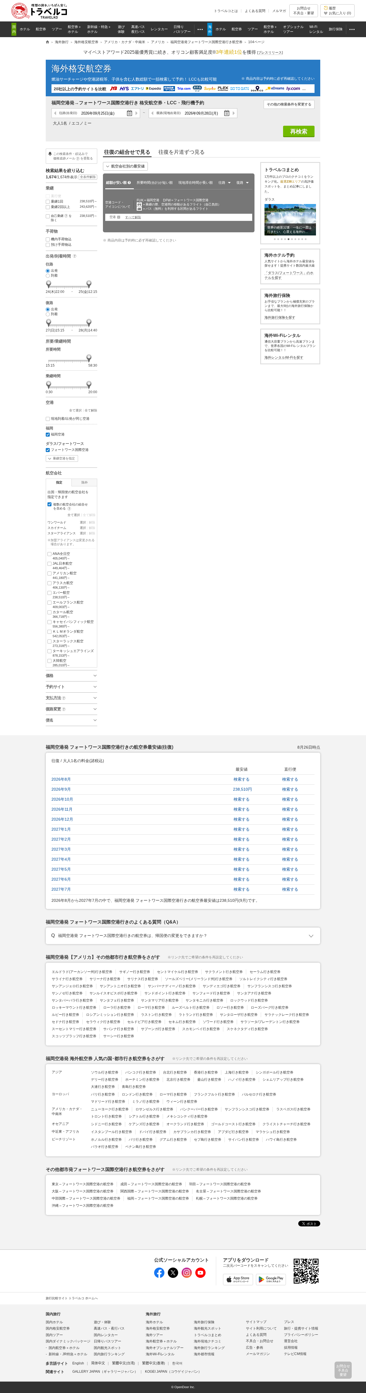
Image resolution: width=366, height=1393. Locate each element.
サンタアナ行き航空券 (254, 993)
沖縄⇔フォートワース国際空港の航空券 (83, 1206)
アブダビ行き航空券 (233, 1132)
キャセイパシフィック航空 (73, 624)
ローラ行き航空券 (117, 1008)
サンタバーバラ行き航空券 (72, 1000)
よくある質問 (255, 11)
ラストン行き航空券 (156, 1015)
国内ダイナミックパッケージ (68, 1341)
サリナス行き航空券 (142, 979)
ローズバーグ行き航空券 (270, 1008)
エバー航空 (61, 595)
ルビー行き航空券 (65, 1015)
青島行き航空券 (134, 1087)
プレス (289, 1322)
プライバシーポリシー (301, 1335)
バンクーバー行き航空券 (199, 1109)
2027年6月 (61, 879)
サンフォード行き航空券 (211, 993)
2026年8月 (61, 779)
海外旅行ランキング (209, 1348)
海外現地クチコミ (207, 1341)
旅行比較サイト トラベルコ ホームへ (72, 1298)
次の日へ (136, 113)
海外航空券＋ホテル (161, 1341)
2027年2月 (61, 839)
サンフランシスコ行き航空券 (269, 986)
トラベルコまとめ (207, 1335)
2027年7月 (61, 889)
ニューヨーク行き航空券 (110, 1109)
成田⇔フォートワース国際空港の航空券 (151, 1184)
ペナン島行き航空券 (140, 1147)
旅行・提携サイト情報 (301, 1328)
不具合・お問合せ (259, 1341)
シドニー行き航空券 (106, 1124)
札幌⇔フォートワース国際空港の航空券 (227, 1198)
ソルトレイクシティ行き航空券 (263, 979)
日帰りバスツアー (107, 1341)
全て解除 (91, 410)
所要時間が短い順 (155, 183)
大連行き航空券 (103, 1087)
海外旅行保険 (204, 1322)
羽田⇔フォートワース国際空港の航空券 (220, 1184)
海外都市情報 (204, 1354)
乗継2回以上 (74, 207)
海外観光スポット (207, 1328)
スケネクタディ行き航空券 (247, 1029)
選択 (83, 522)
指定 (59, 482)
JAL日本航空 (62, 565)
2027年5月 (61, 869)
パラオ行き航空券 (104, 1147)
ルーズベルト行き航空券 (191, 1008)
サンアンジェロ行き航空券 (72, 986)
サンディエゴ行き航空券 (221, 986)
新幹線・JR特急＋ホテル (68, 1354)
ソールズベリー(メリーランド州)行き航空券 (198, 979)
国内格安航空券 (58, 1328)
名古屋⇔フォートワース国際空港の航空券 (228, 1191)
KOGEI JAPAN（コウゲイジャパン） (173, 1372)
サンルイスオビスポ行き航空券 (113, 993)
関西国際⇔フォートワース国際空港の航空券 (154, 1191)
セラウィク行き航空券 (103, 1022)
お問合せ (303, 10)
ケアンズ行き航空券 (144, 1124)
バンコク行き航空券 (140, 1072)
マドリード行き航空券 (108, 1102)
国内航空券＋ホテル (64, 1348)
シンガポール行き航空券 (274, 1072)
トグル (183, 935)
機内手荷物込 (61, 239)
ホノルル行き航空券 (106, 1140)
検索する (242, 779)
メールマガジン (258, 1354)
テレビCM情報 (295, 1354)
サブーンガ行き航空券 (158, 1029)
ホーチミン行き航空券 (142, 1080)
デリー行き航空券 (104, 1080)
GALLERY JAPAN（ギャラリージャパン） (105, 1372)
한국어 (177, 1363)
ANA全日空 (61, 556)
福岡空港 (58, 434)
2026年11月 (62, 809)
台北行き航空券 (175, 1072)
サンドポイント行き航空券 (165, 993)
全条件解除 (88, 177)
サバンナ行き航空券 (118, 1029)
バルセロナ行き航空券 (259, 1094)
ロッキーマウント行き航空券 (74, 1008)
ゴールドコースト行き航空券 (233, 1124)
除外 (84, 482)
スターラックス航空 (68, 643)
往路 (68, 113)
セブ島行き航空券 (207, 1140)
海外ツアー (154, 1335)
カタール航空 (63, 614)
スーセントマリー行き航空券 (74, 1029)
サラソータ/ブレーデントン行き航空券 (270, 1022)
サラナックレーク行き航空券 (286, 1015)
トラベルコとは (226, 11)
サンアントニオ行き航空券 (120, 986)
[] (270, 53)
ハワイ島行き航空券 (281, 1140)
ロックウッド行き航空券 (249, 1000)
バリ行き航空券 (141, 1140)
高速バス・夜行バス (109, 1328)
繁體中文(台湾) (123, 1363)
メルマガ (279, 11)
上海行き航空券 (237, 1072)
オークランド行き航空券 (185, 1124)
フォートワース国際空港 (70, 450)
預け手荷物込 (61, 245)
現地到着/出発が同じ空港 (70, 419)
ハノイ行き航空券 (242, 1080)
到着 (54, 275)
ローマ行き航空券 (151, 1008)
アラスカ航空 (63, 585)
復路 (168, 113)
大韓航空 (61, 663)
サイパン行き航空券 (243, 1140)
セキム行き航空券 (182, 1022)
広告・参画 (254, 1348)
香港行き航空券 (206, 1072)
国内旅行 (53, 1314)
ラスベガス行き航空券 (293, 1109)
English (78, 1363)
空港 (113, 217)
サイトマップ (256, 1322)
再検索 (298, 131)
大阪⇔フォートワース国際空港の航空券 (83, 1191)
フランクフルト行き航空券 (214, 1094)
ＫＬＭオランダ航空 (68, 633)
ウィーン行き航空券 (181, 1102)
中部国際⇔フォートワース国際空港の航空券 (86, 1198)
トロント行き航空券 (106, 1116)
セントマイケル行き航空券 (177, 972)
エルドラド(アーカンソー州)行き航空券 (82, 972)
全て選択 (75, 410)
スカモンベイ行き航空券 (201, 1029)
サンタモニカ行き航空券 (204, 1000)
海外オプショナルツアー (165, 1348)
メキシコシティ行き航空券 (187, 1116)
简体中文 (98, 1363)
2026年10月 (62, 799)
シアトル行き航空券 (144, 1116)
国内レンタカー (106, 1335)
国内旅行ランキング (109, 1354)
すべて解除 (133, 217)
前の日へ (55, 113)
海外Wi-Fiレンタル (160, 1354)
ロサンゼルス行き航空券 (154, 1109)
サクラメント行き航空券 (224, 972)
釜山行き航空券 (209, 1080)
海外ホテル (154, 1322)
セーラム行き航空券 (265, 972)
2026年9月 (61, 789)
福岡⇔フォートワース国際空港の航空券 (158, 1198)
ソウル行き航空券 (104, 1072)
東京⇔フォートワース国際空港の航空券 (83, 1184)
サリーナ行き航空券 (104, 979)
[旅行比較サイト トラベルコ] (47, 42)
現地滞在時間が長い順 (195, 183)
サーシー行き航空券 (118, 1036)
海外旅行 (153, 1314)
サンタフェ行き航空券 (117, 1000)
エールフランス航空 (68, 604)
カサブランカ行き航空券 (192, 1132)
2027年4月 (61, 859)
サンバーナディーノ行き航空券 (172, 986)
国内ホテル (54, 1322)
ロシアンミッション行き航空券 (110, 1015)
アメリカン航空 (65, 575)
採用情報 (291, 1348)
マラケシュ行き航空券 (273, 1132)
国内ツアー (54, 1335)
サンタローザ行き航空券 (239, 1015)
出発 (54, 271)
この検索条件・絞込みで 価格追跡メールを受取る (73, 156)
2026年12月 (62, 819)
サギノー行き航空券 (134, 972)
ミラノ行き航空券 (146, 1102)
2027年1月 (61, 829)
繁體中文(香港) (153, 1363)
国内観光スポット (107, 1348)
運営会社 (291, 1341)
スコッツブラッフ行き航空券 (74, 1036)
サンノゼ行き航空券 (67, 993)
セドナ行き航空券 (65, 1022)
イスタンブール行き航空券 (111, 1132)
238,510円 (242, 789)
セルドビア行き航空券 (144, 1022)
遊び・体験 (102, 1322)
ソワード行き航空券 (218, 1022)
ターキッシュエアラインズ (73, 653)
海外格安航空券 (81, 68)
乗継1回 (74, 201)
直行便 (56, 196)
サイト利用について (261, 1328)
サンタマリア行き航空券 (160, 1000)
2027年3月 (61, 849)
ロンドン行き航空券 (137, 1094)
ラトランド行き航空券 (196, 1015)
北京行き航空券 (178, 1080)
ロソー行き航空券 (230, 1008)
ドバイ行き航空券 (152, 1132)
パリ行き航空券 (103, 1094)
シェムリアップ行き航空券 (283, 1080)
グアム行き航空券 (173, 1140)
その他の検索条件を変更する (289, 104)
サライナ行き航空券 (67, 979)
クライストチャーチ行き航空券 (286, 1124)
